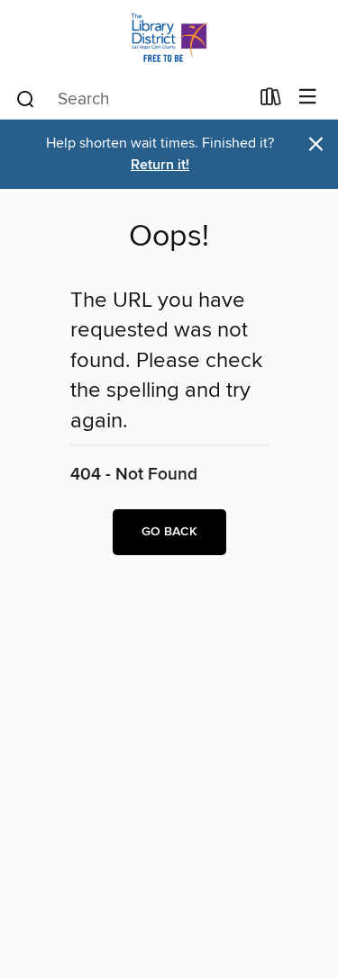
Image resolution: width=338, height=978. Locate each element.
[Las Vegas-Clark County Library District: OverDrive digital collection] (169, 38)
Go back (169, 532)
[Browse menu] (307, 97)
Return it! (160, 165)
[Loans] (271, 100)
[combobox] (131, 99)
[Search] (26, 98)
